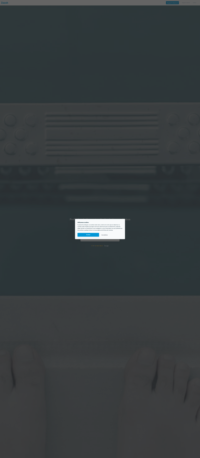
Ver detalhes (104, 235)
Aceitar (88, 234)
